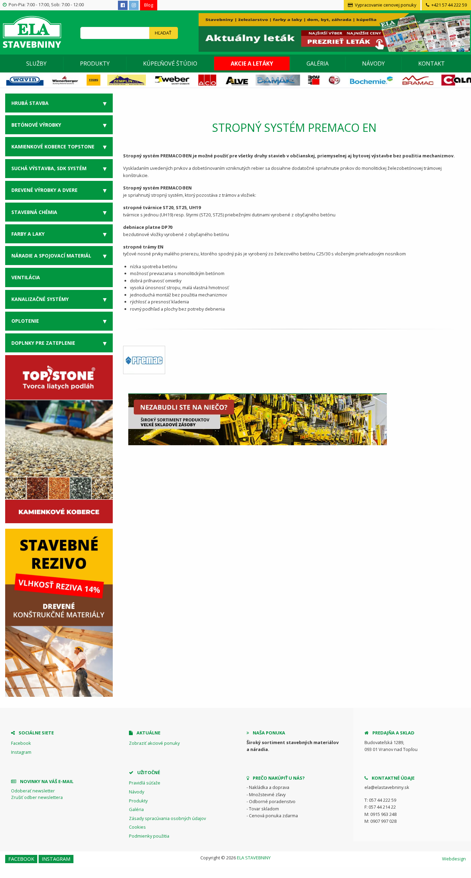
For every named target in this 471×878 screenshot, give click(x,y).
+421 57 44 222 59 (448, 5)
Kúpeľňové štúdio (170, 63)
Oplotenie (25, 321)
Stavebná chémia (34, 212)
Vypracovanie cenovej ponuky (385, 5)
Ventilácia (25, 277)
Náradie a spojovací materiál (51, 255)
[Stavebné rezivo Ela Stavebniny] (59, 613)
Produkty (95, 63)
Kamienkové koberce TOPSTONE (52, 146)
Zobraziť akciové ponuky (154, 743)
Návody (373, 63)
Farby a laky (27, 234)
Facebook (21, 743)
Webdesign (454, 859)
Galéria (318, 63)
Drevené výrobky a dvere (44, 190)
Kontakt (431, 63)
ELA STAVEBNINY (254, 858)
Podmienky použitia (149, 836)
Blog (148, 5)
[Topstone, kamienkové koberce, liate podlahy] (59, 438)
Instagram (21, 752)
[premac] (144, 360)
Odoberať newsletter (33, 791)
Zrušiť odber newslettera (37, 797)
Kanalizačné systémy (40, 299)
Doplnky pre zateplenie (43, 343)
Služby (36, 63)
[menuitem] (36, 63)
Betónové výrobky (36, 124)
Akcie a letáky (252, 63)
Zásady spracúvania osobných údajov (167, 818)
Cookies (137, 827)
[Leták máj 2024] (333, 32)
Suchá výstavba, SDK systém (49, 168)
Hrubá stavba (30, 103)
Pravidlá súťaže (144, 783)
